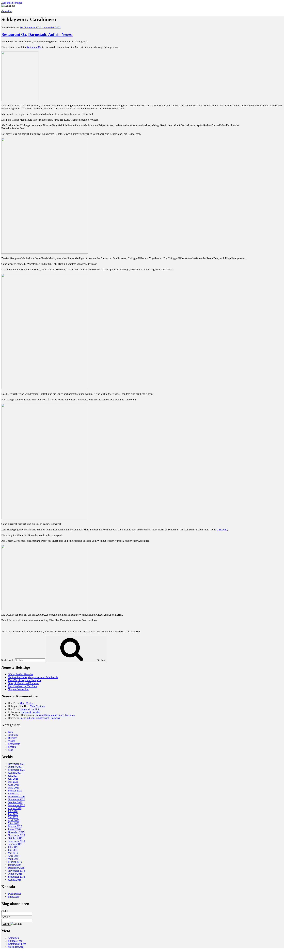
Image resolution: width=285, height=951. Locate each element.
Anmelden (13, 937)
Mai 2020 (13, 817)
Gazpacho (222, 529)
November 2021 (16, 763)
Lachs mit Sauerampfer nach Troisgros (54, 715)
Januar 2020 (14, 829)
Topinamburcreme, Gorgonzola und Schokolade (33, 677)
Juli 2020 (12, 811)
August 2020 (14, 808)
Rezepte (12, 746)
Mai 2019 (13, 853)
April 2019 (13, 855)
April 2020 (13, 820)
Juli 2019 (12, 847)
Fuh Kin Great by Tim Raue (22, 686)
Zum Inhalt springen (11, 2)
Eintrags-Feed (15, 940)
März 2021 (13, 787)
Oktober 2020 (15, 802)
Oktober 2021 (15, 766)
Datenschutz (14, 893)
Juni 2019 (13, 850)
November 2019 (16, 835)
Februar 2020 (15, 826)
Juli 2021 (12, 775)
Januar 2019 (14, 864)
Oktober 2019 (15, 838)
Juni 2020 (13, 814)
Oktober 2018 (15, 873)
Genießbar (6, 11)
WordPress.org (15, 946)
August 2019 (14, 844)
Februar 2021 (15, 790)
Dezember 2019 (16, 832)
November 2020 (16, 799)
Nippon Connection (18, 689)
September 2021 (16, 769)
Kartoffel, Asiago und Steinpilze (24, 680)
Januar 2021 (14, 793)
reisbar (11, 740)
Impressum (13, 896)
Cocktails (13, 735)
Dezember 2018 (16, 867)
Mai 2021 (13, 781)
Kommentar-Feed (17, 943)
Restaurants (14, 743)
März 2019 (13, 858)
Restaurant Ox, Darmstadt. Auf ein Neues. (37, 34)
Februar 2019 (15, 861)
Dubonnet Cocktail (29, 709)
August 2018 (14, 879)
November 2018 (16, 870)
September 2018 (16, 876)
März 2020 (13, 823)
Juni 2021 (13, 778)
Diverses (12, 738)
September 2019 (16, 841)
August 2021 (14, 772)
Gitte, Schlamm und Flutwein (23, 683)
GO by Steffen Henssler (20, 674)
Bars (10, 732)
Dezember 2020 (16, 796)
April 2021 (13, 784)
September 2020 (16, 805)
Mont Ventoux (27, 703)
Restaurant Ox (33, 47)
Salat (10, 749)
